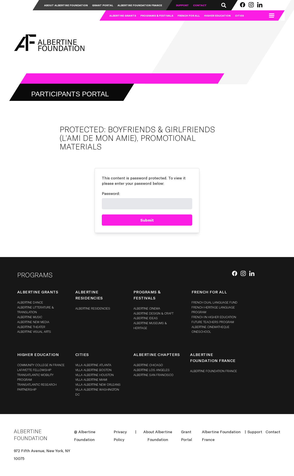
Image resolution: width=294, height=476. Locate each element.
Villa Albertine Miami (91, 379)
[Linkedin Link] (259, 4)
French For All (189, 15)
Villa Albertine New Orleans (98, 384)
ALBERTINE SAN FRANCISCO (153, 375)
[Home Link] (48, 42)
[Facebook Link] (242, 4)
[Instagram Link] (251, 4)
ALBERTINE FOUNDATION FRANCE (213, 371)
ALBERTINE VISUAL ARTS (34, 331)
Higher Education (217, 15)
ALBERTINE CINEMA (146, 308)
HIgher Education (38, 354)
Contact (200, 5)
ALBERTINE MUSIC (29, 317)
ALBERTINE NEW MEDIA (33, 322)
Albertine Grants (122, 15)
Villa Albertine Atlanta (93, 365)
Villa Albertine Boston (93, 370)
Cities (239, 15)
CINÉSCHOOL (201, 331)
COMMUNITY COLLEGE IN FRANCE (41, 365)
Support (182, 5)
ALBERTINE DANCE (30, 302)
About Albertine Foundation (66, 5)
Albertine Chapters (156, 354)
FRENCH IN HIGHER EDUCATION (214, 317)
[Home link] (26, 10)
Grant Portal (102, 5)
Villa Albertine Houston (94, 375)
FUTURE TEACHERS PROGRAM (213, 322)
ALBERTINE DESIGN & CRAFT (153, 313)
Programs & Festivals (156, 15)
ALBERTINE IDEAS (145, 318)
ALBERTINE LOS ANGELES (151, 370)
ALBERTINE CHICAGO (148, 365)
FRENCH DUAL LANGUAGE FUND (214, 302)
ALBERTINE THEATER (31, 327)
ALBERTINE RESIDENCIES (92, 308)
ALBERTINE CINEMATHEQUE (210, 327)
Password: (111, 193)
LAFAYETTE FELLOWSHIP (34, 370)
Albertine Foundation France (140, 5)
